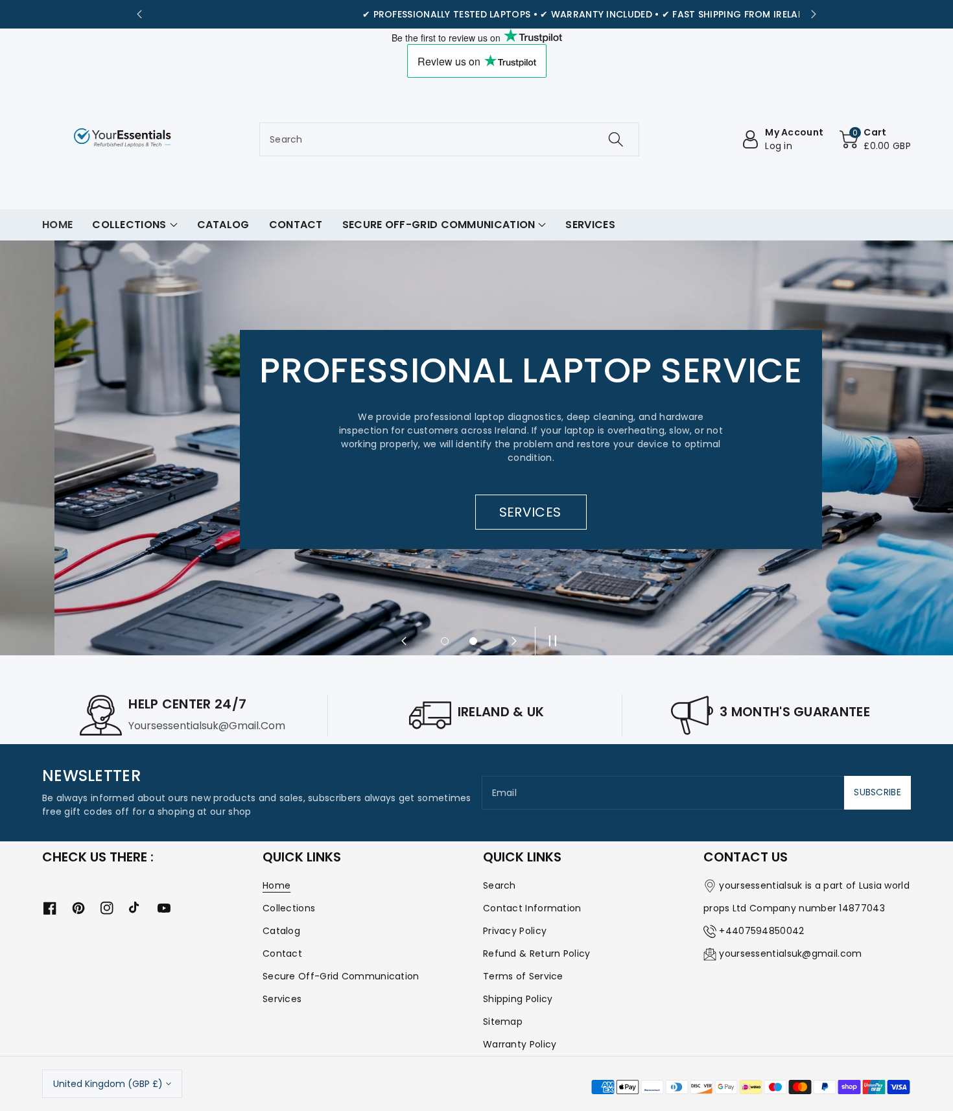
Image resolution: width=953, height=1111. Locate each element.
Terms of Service (523, 976)
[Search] (616, 139)
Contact (282, 953)
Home (276, 885)
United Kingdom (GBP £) (108, 1083)
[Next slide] (813, 14)
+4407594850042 (761, 930)
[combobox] (449, 139)
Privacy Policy (515, 930)
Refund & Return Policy (537, 953)
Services (282, 998)
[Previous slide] (139, 14)
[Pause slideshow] (549, 641)
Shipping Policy (518, 998)
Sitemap (503, 1021)
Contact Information (532, 908)
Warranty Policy (520, 1044)
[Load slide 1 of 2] (444, 641)
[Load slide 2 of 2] (473, 641)
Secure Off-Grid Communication (341, 976)
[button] (875, 139)
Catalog (281, 930)
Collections (289, 908)
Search (499, 885)
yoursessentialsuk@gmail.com (790, 953)
